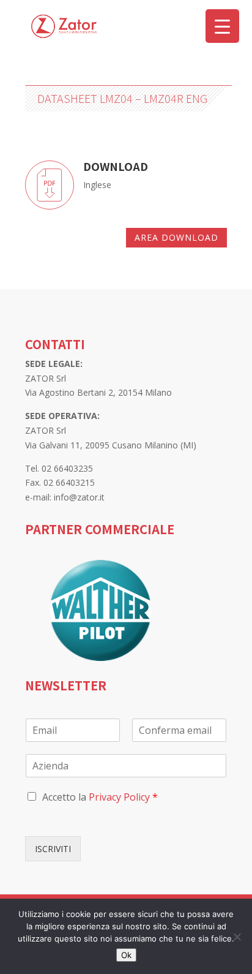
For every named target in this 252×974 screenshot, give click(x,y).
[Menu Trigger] (222, 26)
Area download (176, 237)
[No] (237, 937)
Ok (126, 955)
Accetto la (100, 797)
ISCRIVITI (53, 849)
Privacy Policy (119, 797)
